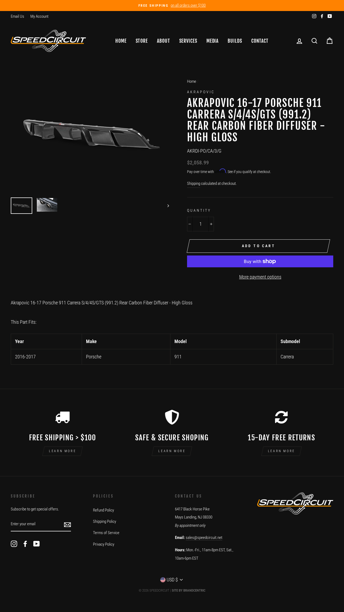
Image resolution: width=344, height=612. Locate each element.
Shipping (193, 183)
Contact (259, 41)
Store (142, 41)
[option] (172, 5)
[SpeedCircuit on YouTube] (36, 543)
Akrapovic (201, 92)
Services (188, 41)
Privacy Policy (103, 544)
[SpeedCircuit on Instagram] (14, 543)
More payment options (260, 277)
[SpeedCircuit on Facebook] (25, 543)
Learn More (62, 451)
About (163, 41)
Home (121, 41)
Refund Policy (103, 510)
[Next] (165, 205)
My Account (39, 16)
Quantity (199, 210)
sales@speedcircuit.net (204, 537)
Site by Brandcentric (188, 590)
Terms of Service (106, 532)
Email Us (17, 16)
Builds (235, 41)
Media (212, 41)
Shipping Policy (104, 521)
